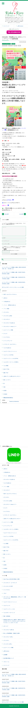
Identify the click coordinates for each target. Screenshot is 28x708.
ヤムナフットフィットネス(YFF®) (10, 358)
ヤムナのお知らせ (7, 347)
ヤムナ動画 (5, 365)
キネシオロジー (6, 319)
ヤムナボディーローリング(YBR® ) (10, 362)
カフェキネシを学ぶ (7, 644)
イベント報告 (6, 308)
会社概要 (5, 654)
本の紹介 (5, 394)
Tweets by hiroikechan (14, 401)
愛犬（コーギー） (7, 379)
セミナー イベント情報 (8, 647)
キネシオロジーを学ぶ (8, 636)
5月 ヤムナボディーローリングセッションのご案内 (13, 287)
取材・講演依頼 (6, 616)
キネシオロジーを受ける (8, 629)
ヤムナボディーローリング (9, 612)
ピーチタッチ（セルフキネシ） (10, 344)
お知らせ (5, 297)
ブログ (4, 593)
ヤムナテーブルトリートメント (10, 351)
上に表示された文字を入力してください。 (11, 250)
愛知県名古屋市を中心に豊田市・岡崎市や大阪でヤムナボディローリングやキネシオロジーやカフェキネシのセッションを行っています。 (14, 621)
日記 (4, 387)
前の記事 (7, 214)
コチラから (9, 200)
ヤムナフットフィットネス (9, 609)
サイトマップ (6, 665)
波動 (19, 45)
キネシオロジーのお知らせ (9, 322)
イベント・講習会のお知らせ (9, 305)
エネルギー (5, 45)
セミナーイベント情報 (8, 330)
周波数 (15, 45)
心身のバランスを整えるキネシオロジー (12, 376)
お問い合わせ (6, 651)
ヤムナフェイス (6, 605)
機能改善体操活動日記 (8, 397)
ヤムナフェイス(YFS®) (8, 354)
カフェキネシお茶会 (7, 315)
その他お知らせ (6, 301)
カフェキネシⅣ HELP (8, 586)
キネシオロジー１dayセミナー (9, 326)
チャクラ (10, 45)
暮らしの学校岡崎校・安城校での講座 (11, 633)
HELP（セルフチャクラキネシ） (10, 294)
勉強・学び (5, 372)
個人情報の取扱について (8, 658)
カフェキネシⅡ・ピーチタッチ (10, 582)
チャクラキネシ (6, 337)
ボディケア (5, 626)
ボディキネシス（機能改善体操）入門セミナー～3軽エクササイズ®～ (14, 597)
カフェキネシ (6, 312)
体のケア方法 (6, 369)
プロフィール (6, 661)
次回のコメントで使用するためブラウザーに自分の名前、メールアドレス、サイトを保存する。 (14, 247)
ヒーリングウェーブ (6, 43)
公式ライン (4, 205)
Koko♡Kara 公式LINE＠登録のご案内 (11, 579)
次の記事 (21, 214)
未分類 (13, 43)
